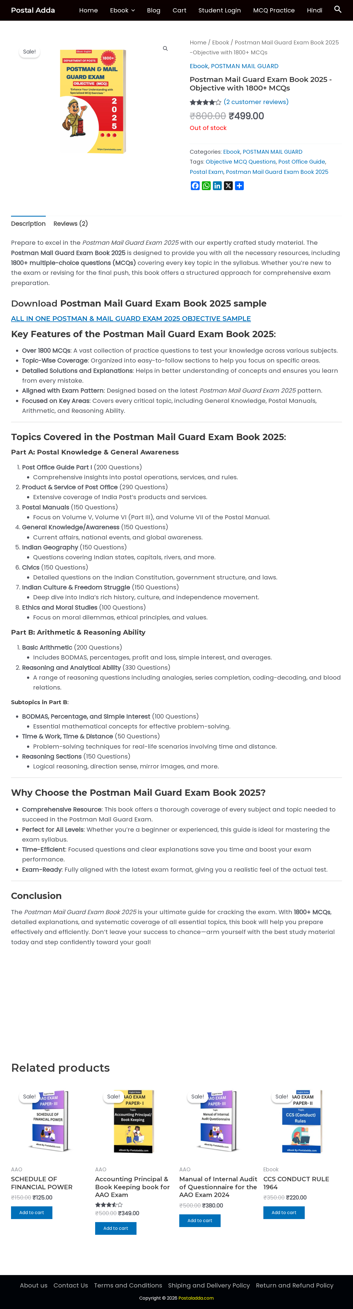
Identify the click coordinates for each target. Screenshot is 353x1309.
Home (88, 10)
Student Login (220, 10)
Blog (154, 10)
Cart (179, 10)
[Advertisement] (176, 995)
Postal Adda (33, 10)
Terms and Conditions (128, 1285)
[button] (132, 10)
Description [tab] (28, 223)
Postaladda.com (196, 1298)
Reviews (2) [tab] (71, 223)
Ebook (119, 10)
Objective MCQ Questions (241, 162)
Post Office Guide (301, 162)
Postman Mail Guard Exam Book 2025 (277, 172)
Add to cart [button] (31, 1212)
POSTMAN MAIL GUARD (245, 66)
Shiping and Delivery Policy (209, 1285)
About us (33, 1285)
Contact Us (71, 1285)
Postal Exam (206, 172)
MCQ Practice (274, 10)
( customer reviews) (256, 102)
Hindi (314, 10)
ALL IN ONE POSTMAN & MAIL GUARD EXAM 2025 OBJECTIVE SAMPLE (131, 319)
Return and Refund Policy (294, 1285)
